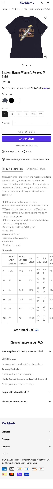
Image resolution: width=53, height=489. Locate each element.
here (47, 159)
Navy (4, 100)
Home (4, 9)
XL (26, 114)
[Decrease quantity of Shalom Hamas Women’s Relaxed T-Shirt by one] (16, 123)
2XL (33, 114)
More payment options (26, 145)
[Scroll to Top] (48, 475)
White (17, 100)
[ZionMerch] (26, 3)
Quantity (6, 123)
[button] (48, 3)
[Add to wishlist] (45, 18)
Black (11, 100)
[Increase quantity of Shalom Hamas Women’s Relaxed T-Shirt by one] (48, 123)
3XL (41, 114)
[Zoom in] (45, 56)
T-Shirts (15, 9)
